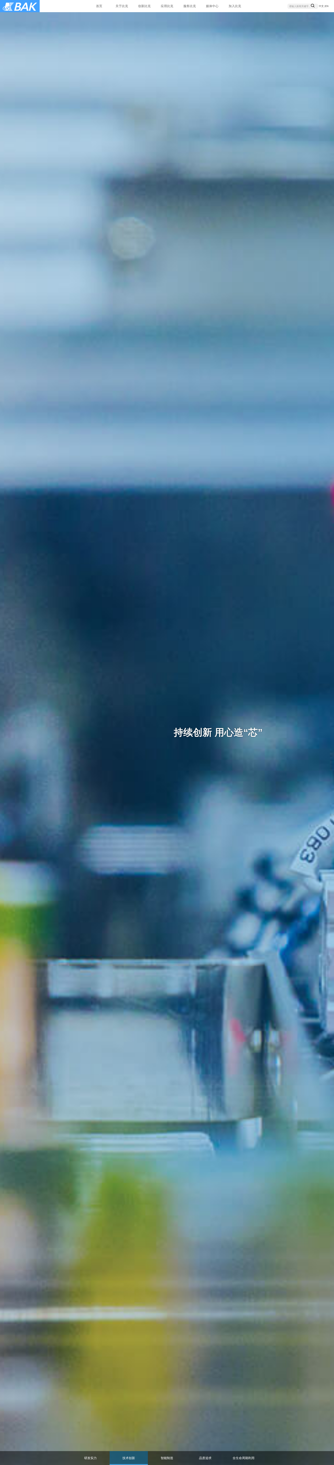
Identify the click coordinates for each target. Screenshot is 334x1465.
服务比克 (189, 6)
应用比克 (167, 6)
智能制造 (167, 1458)
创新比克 (144, 6)
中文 (321, 6)
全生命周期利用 (244, 1458)
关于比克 (122, 6)
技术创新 (128, 1458)
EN (326, 6)
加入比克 (235, 6)
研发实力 (90, 1458)
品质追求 (205, 1458)
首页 (99, 6)
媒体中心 (212, 6)
